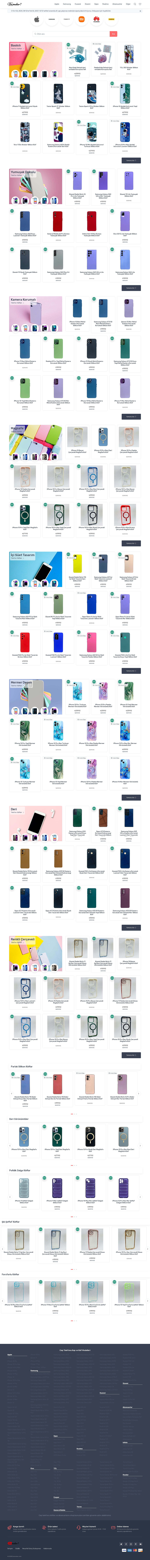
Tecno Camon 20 (106, 1462)
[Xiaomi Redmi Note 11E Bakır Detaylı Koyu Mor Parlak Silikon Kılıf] (25, 1084)
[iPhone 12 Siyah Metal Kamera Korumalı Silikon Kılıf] (92, 349)
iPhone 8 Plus (35, 1361)
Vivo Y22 (34, 1491)
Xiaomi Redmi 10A (37, 1453)
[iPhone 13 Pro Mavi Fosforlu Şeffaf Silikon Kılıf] (92, 1292)
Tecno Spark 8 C (105, 1497)
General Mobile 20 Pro (84, 1491)
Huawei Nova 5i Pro (129, 1380)
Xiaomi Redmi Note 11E (39, 1419)
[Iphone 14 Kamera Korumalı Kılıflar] (15, 328)
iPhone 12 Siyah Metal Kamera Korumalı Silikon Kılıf (91, 362)
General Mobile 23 (83, 1468)
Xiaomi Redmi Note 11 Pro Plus (39, 1412)
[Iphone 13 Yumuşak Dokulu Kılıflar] (44, 201)
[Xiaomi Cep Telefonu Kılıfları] (81, 19)
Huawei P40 (127, 1364)
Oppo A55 (80, 1439)
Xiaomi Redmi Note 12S (15, 1460)
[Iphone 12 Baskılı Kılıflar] (25, 74)
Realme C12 (104, 1433)
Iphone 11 (34, 1358)
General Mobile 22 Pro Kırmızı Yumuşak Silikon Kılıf (58, 235)
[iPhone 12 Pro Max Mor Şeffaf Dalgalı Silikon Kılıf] (123, 1188)
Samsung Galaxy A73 (61, 1390)
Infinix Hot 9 (11, 1497)
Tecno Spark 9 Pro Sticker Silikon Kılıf (91, 107)
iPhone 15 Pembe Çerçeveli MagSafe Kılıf (25, 490)
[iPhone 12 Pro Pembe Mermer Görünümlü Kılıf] (92, 769)
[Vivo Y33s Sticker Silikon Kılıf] (25, 132)
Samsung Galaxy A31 (84, 1383)
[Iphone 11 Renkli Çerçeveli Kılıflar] (34, 968)
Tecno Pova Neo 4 (106, 1507)
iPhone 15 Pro (12, 1361)
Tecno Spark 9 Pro (106, 1491)
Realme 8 (103, 1452)
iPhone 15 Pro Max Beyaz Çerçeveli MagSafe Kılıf (125, 490)
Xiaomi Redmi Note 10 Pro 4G (40, 1433)
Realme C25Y (104, 1407)
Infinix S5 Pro (35, 1462)
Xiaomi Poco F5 (36, 1460)
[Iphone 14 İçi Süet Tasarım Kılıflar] (15, 583)
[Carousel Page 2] (74, 1165)
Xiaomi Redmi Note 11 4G (39, 1426)
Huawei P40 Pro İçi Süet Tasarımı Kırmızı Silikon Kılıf (25, 656)
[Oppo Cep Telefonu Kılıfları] (66, 19)
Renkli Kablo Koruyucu (130, 1420)
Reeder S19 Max (128, 1488)
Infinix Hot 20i (128, 1455)
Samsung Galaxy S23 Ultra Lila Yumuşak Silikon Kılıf (92, 273)
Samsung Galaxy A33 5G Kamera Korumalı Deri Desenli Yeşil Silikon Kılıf (92, 912)
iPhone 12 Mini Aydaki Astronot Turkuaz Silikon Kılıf (92, 146)
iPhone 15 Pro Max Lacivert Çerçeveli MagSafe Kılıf (25, 1002)
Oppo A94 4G (81, 1420)
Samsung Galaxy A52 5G (85, 1364)
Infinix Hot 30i (128, 1446)
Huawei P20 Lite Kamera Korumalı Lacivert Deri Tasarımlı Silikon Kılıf (125, 873)
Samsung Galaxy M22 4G (62, 1367)
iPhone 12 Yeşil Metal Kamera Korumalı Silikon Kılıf (25, 402)
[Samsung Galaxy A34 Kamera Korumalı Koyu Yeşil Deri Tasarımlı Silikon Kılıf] (77, 819)
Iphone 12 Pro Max (13, 1393)
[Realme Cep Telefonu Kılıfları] (111, 19)
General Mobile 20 (83, 1494)
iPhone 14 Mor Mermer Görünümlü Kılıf (125, 783)
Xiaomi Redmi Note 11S (39, 1422)
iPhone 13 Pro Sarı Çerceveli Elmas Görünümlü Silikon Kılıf (129, 1253)
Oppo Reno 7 (58, 1442)
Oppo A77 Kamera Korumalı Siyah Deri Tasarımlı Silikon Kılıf (58, 912)
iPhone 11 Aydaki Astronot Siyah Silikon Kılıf (25, 107)
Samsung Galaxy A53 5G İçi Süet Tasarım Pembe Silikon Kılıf (92, 656)
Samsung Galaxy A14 (84, 1403)
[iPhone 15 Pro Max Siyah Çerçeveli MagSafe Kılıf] (92, 515)
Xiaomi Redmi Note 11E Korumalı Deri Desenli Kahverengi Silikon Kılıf (25, 873)
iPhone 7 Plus (35, 1364)
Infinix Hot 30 (127, 1449)
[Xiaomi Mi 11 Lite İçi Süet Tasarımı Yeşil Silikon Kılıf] (58, 604)
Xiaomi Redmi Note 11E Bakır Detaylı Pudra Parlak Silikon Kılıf (90, 1098)
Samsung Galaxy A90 (61, 1377)
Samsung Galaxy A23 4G (85, 1390)
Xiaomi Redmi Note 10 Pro (40, 1437)
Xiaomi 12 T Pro (12, 1414)
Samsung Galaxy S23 (38, 1380)
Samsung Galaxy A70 (61, 1399)
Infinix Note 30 (128, 1452)
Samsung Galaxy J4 (107, 1387)
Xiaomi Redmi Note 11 (38, 1429)
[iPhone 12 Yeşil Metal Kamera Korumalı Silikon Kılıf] (25, 388)
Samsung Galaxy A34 (84, 1374)
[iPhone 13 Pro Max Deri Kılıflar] (15, 838)
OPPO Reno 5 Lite (60, 1455)
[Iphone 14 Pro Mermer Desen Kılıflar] (54, 711)
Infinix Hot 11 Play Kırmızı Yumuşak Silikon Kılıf (91, 235)
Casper (56, 1497)
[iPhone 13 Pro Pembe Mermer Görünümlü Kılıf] (103, 692)
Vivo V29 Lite (35, 1484)
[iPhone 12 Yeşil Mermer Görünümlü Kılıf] (129, 692)
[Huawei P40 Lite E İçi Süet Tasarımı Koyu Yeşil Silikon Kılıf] (125, 642)
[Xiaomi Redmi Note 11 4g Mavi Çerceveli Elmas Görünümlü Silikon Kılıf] (103, 949)
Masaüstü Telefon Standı (132, 1414)
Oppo (96, 4)
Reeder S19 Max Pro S (130, 1481)
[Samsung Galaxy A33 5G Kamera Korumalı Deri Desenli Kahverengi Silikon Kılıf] (58, 859)
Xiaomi (87, 4)
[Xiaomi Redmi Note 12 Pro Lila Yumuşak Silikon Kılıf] (77, 182)
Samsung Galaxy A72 (61, 1396)
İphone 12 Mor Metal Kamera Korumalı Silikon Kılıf (128, 324)
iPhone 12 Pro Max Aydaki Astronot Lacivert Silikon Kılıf (125, 146)
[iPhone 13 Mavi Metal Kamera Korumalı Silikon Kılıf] (92, 388)
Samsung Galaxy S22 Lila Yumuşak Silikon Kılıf (125, 273)
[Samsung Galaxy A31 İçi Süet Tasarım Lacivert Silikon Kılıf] (103, 565)
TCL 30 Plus (58, 1472)
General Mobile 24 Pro (84, 1462)
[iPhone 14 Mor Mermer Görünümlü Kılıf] (125, 769)
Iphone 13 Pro (12, 1383)
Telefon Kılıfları (16, 49)
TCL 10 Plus (58, 1484)
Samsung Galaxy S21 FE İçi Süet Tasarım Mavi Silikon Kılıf (25, 618)
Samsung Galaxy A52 (84, 1367)
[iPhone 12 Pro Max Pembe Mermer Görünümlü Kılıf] (92, 731)
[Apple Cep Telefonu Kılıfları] (36, 19)
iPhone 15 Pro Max (13, 1364)
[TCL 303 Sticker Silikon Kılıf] (129, 55)
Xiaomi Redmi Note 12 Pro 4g (16, 1439)
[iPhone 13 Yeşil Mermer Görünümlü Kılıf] (58, 769)
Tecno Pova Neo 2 (129, 1465)
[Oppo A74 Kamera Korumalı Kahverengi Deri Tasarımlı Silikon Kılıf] (103, 819)
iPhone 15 (10, 1358)
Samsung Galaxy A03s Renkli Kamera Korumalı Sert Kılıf (58, 146)
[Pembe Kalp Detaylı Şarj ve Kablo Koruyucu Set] (103, 55)
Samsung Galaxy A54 (61, 1403)
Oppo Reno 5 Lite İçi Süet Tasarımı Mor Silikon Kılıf (125, 618)
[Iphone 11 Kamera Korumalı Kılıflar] (25, 328)
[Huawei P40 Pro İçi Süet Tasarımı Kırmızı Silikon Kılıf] (25, 642)
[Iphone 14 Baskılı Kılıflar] (54, 74)
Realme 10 (103, 1446)
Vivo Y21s (34, 1500)
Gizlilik (17, 1549)
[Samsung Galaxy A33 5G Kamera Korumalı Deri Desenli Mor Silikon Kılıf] (125, 898)
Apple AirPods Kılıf (129, 1436)
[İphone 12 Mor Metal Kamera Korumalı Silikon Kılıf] (129, 309)
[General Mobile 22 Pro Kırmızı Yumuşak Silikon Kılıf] (58, 221)
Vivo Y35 (34, 1478)
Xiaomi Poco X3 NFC (61, 1426)
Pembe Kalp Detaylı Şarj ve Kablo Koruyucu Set (103, 68)
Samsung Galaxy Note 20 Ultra (40, 1401)
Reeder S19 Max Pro (130, 1484)
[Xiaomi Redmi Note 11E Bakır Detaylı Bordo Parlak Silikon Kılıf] (57, 1084)
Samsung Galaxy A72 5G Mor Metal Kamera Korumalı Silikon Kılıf (58, 403)
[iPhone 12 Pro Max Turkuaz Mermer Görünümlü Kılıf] (58, 731)
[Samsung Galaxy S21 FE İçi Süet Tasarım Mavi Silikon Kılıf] (25, 604)
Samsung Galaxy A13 (107, 1355)
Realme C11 (104, 1439)
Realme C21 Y (104, 1420)
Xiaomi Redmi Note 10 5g (39, 1441)
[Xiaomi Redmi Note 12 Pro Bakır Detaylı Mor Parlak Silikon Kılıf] (122, 1084)
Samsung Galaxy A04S (108, 1358)
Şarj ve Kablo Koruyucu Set (132, 1417)
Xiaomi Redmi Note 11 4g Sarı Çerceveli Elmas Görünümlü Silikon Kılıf (77, 963)
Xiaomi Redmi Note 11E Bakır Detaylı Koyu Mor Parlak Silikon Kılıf (25, 1099)
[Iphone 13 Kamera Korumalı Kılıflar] (54, 328)
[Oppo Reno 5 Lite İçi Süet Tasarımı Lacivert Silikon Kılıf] (92, 604)
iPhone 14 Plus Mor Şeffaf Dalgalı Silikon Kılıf (90, 1202)
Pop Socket (127, 1423)
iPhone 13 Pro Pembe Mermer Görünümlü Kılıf (103, 705)
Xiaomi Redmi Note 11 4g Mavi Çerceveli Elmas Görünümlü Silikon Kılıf (103, 963)
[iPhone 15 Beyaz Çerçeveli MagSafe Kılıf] (77, 438)
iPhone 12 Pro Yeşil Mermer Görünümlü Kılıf (25, 744)
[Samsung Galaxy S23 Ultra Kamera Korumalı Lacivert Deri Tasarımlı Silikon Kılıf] (129, 819)
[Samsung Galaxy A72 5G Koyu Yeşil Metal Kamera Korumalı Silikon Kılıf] (125, 349)
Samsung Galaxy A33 (84, 1380)
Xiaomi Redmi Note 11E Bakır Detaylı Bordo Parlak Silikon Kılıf (57, 1098)
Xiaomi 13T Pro (128, 1387)
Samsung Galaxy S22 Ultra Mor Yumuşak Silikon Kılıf (103, 196)
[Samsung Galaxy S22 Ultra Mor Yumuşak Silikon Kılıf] (103, 182)
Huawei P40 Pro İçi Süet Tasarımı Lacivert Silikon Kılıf (58, 656)
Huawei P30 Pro (105, 1396)
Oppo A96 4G (81, 1407)
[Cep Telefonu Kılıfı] (15, 4)
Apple (56, 4)
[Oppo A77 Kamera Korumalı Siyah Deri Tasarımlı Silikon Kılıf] (58, 898)
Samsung (67, 4)
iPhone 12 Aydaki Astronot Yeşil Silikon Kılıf (125, 107)
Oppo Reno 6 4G (59, 1449)
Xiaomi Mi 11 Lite (13, 1423)
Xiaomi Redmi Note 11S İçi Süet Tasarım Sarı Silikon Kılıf (77, 579)
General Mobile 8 (82, 1504)
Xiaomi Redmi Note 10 (38, 1444)
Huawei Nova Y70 (129, 1374)
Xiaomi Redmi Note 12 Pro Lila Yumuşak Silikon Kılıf (77, 196)
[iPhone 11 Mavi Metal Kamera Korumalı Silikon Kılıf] (25, 349)
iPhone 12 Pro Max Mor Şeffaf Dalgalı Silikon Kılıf (123, 1202)
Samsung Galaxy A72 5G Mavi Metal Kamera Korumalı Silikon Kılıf (103, 324)
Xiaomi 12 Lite (12, 1420)
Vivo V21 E (34, 1497)
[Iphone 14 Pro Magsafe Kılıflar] (15, 457)
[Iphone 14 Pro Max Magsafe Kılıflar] (54, 457)
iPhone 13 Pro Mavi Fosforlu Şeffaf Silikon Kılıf (92, 1306)
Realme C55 (81, 1452)
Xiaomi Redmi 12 (36, 1407)
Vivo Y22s (34, 1488)
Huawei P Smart (128, 1371)
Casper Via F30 (59, 1504)
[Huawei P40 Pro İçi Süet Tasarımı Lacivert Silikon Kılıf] (58, 642)
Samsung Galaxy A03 (107, 1367)
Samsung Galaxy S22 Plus (40, 1387)
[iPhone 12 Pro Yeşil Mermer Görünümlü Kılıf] (25, 731)
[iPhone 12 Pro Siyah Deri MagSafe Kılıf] (90, 1137)
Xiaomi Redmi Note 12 (15, 1457)
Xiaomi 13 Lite (128, 1393)
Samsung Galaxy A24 (84, 1387)
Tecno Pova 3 (127, 1462)
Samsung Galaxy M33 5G (39, 1405)
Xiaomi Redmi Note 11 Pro (39, 1416)
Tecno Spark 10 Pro (106, 1484)
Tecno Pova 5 (104, 1500)
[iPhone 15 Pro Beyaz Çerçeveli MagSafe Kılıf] (58, 476)
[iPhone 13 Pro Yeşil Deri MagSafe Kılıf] (25, 515)
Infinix (125, 1442)
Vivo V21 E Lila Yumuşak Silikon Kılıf (125, 235)
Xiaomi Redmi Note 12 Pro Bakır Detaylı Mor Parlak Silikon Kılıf (122, 1098)
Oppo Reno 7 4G (59, 1439)
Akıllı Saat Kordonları (130, 1411)
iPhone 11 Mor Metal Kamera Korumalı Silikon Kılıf (125, 402)
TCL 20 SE (57, 1481)
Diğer (128, 4)
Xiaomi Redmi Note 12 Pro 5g (16, 1434)
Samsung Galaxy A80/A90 (63, 1383)
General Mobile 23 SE (84, 1465)
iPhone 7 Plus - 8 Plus (38, 1367)
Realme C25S (104, 1414)
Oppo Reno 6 (58, 1452)
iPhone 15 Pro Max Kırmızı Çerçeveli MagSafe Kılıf (125, 528)
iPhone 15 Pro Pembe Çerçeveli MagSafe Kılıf (129, 451)
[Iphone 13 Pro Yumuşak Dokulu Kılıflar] (54, 201)
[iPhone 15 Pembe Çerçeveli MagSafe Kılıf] (25, 476)
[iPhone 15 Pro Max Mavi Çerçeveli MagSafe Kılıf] (92, 476)
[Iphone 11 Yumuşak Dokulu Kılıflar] (34, 201)
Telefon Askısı (128, 1430)
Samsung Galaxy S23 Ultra (40, 1374)
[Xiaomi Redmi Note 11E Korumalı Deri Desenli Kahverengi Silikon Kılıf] (25, 859)
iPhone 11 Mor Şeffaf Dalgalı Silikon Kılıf (57, 1202)
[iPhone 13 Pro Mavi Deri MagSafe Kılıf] (103, 438)
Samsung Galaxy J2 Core (109, 1390)
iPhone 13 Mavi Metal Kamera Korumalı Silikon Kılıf (92, 402)
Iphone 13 (10, 1390)
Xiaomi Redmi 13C (13, 1426)
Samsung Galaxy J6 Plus (108, 1383)
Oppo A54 (80, 1446)
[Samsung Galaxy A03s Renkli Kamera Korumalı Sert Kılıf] (58, 132)
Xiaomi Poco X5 (59, 1407)
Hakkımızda (47, 1549)
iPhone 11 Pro (35, 1355)
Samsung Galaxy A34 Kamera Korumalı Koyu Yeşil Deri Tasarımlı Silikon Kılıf (77, 834)
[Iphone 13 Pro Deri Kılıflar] (44, 838)
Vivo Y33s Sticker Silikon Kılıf (25, 145)
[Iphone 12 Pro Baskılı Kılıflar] (34, 74)
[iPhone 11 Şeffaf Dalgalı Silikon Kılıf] (24, 1188)
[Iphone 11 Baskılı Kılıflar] (15, 74)
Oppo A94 (80, 1423)
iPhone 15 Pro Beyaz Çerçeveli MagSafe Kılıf (58, 490)
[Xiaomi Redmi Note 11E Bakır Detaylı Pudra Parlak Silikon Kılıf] (90, 1084)
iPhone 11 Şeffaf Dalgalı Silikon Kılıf (24, 1202)
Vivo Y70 (34, 1472)
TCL (55, 1468)
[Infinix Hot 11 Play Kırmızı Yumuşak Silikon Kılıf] (92, 221)
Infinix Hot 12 (12, 1468)
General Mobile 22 (83, 1478)
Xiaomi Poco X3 (59, 1423)
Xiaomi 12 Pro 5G (129, 1399)
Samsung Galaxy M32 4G (62, 1358)
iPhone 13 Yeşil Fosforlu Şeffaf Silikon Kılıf (129, 1306)
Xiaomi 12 (10, 1410)
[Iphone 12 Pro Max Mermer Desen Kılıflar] (34, 711)
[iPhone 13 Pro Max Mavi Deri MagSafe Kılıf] (123, 1137)
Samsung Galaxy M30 (61, 1364)
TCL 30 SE (57, 1475)
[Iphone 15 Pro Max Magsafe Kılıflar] (44, 457)
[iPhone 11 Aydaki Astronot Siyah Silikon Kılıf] (25, 94)
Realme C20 (104, 1426)
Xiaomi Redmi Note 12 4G (16, 1450)
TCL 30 (56, 1478)
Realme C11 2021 (106, 1436)
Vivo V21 (34, 1507)
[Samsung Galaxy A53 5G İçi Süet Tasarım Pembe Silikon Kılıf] (92, 642)
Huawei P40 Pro (128, 1355)
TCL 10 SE (57, 1488)
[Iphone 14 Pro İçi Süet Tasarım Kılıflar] (44, 583)
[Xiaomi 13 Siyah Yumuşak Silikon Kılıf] (25, 260)
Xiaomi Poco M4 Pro (61, 1414)
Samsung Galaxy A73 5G (62, 1387)
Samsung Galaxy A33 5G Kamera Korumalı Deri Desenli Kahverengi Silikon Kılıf (58, 873)
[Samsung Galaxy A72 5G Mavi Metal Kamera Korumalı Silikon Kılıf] (103, 309)
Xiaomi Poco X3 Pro (60, 1430)
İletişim (10, 1549)
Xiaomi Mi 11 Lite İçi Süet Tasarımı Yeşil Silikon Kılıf (58, 618)
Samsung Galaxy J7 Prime (109, 1380)
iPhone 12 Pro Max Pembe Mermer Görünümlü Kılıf (91, 744)
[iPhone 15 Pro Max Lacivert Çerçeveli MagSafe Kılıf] (25, 988)
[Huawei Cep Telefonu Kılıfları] (96, 19)
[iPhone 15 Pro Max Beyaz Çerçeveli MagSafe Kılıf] (125, 476)
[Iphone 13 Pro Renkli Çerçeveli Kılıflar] (25, 968)
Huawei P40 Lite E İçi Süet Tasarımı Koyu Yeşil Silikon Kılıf (125, 656)
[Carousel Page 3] (76, 1165)
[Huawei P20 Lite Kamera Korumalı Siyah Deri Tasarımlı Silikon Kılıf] (92, 859)
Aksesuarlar (117, 4)
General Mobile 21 (83, 1488)
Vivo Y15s (57, 1462)
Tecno (79, 1507)
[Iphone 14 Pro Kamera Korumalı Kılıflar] (44, 328)
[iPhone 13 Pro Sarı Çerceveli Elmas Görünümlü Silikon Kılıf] (129, 1240)
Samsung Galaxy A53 (84, 1358)
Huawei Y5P (127, 1377)
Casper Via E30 (59, 1501)
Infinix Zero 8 (12, 1507)
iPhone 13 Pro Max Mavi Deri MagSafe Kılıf (123, 1150)
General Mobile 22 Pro (84, 1472)
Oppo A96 (80, 1410)
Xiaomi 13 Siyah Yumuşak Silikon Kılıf (25, 273)
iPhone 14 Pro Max (13, 1368)
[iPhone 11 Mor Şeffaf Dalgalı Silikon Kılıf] (57, 1188)
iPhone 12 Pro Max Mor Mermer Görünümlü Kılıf (125, 744)
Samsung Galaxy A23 (84, 1393)
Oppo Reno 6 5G (59, 1446)
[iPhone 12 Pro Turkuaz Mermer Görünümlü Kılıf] (77, 692)
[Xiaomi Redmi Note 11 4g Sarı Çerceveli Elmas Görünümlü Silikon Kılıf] (77, 949)
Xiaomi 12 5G (12, 1407)
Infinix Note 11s (12, 1484)
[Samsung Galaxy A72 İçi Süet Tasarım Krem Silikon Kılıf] (129, 565)
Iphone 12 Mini (12, 1399)
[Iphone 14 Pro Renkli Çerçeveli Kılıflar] (15, 968)
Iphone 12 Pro (12, 1396)
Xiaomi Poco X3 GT (60, 1420)
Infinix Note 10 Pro (13, 1494)
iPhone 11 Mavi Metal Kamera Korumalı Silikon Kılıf (25, 362)
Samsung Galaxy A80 (61, 1380)
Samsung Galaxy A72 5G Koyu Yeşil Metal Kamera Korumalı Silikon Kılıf (125, 363)
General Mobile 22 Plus (84, 1475)
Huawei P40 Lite (128, 1361)
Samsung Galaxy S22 (38, 1390)
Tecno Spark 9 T (105, 1494)
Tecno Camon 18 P (106, 1478)
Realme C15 (104, 1430)
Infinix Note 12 (12, 1475)
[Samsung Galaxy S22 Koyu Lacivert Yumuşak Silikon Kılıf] (25, 221)
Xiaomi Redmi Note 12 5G (16, 1447)
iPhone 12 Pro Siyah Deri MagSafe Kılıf (90, 1150)
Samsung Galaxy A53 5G (85, 1355)
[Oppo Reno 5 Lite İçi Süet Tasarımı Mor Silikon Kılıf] (125, 604)
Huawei (78, 4)
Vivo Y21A (34, 1494)
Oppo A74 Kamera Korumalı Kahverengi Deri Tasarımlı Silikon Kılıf (103, 834)
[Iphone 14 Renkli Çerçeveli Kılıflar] (44, 968)
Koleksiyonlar (127, 1439)
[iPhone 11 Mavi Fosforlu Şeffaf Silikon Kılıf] (55, 1292)
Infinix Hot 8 (11, 1500)
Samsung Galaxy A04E (108, 1361)
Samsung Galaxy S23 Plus (40, 1377)
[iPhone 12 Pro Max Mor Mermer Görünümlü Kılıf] (125, 731)
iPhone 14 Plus (12, 1374)
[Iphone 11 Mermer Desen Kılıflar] (15, 711)
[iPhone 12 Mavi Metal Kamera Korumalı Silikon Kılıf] (77, 309)
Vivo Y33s (34, 1481)
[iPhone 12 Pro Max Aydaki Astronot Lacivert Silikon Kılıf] (125, 132)
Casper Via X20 (59, 1507)
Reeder (126, 1475)
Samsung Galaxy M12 (61, 1374)
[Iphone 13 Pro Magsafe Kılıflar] (25, 457)
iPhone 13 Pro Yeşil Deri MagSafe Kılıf (24, 528)
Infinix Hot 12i (12, 1472)
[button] (134, 4)
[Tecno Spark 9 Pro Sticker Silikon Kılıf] (92, 94)
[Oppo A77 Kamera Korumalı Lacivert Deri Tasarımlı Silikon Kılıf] (25, 898)
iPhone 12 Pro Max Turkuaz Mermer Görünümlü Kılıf (58, 744)
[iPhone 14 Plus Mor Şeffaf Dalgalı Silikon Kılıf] (90, 1188)
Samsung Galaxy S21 (38, 1396)
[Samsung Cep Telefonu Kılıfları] (51, 19)
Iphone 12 (10, 1403)
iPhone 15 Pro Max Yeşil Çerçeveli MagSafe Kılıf (58, 528)
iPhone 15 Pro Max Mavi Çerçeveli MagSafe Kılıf (91, 490)
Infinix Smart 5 (36, 1465)
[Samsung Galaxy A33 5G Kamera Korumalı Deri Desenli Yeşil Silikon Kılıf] (92, 898)
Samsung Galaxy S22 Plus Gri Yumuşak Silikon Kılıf (58, 273)
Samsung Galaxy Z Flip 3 (108, 1377)
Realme (105, 4)
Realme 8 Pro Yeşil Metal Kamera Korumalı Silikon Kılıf (58, 362)
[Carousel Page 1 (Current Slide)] (72, 1165)
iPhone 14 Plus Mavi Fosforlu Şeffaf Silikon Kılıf (18, 1306)
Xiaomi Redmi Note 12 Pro (16, 1430)
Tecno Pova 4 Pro (106, 1504)
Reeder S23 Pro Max (130, 1478)
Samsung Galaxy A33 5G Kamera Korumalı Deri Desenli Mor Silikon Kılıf (125, 912)
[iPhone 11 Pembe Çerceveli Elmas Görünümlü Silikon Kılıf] (125, 988)
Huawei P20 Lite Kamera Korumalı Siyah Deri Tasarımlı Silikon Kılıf (92, 872)
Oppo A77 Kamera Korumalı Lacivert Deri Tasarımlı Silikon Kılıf (25, 912)
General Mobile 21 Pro (84, 1481)
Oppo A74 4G (81, 1430)
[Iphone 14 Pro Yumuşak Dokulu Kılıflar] (25, 201)
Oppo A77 (80, 1426)
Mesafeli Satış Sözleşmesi (31, 1549)
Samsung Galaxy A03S (108, 1374)
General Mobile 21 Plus (84, 1484)
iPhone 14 (10, 1377)
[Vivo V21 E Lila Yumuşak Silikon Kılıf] (125, 221)
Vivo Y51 (34, 1475)
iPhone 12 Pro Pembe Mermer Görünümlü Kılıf (92, 783)
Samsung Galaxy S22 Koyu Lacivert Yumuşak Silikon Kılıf (25, 235)
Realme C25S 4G (106, 1410)
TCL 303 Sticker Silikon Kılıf (129, 68)
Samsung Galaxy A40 (84, 1371)
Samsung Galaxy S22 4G (85, 1396)
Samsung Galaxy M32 (61, 1361)
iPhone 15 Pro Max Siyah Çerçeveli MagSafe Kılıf (92, 528)
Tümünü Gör (130, 160)
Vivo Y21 (34, 1504)
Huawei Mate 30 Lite (107, 1399)
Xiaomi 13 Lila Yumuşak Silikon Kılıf (129, 195)
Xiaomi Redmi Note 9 (38, 1447)
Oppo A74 (80, 1433)
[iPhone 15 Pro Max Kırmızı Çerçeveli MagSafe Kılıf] (125, 515)
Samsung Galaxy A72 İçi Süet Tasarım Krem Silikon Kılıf (129, 579)
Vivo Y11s (57, 1465)
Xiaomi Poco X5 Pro (60, 1410)
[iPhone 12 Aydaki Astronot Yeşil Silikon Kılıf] (125, 94)
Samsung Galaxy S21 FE (39, 1393)
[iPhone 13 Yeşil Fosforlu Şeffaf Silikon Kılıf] (129, 1292)
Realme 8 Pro (104, 1449)
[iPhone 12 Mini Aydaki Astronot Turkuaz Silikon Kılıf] (92, 132)
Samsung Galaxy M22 (61, 1371)
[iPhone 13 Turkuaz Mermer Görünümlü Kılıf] (25, 769)
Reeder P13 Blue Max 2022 (132, 1491)
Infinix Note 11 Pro (13, 1478)
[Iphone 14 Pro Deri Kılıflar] (25, 838)
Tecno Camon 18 (105, 1481)
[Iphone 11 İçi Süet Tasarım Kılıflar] (34, 583)
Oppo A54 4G (81, 1442)
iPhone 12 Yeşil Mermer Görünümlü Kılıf (129, 705)
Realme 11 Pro (104, 1442)
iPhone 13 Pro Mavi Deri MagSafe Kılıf (103, 451)
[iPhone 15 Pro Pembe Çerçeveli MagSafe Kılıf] (129, 438)
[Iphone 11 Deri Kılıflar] (54, 838)
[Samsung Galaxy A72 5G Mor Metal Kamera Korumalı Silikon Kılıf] (58, 388)
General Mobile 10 (83, 1497)
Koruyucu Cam (128, 1433)
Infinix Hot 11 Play (13, 1481)
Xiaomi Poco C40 (37, 1457)
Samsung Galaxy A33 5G (85, 1377)
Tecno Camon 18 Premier (108, 1475)
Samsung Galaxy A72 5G (62, 1393)
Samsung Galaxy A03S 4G (109, 1371)
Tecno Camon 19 (105, 1472)
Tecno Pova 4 (104, 1510)
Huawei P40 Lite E (129, 1358)
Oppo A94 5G (81, 1417)
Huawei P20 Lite (128, 1367)
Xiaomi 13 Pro (127, 1390)
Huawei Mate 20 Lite (107, 1403)
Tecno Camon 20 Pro (84, 1510)
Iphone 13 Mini (12, 1387)
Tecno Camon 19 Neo (107, 1468)
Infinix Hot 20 (12, 1462)
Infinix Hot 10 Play (13, 1488)
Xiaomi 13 (126, 1396)
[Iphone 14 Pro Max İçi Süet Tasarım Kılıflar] (25, 583)
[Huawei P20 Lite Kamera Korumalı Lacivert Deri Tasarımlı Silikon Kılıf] (125, 859)
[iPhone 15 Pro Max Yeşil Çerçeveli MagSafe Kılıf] (58, 515)
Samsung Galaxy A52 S (85, 1361)
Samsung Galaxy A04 (107, 1364)
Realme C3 (103, 1455)
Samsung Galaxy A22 (84, 1399)
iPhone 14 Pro (12, 1371)
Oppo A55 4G (81, 1436)
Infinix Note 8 (12, 1504)
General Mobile (59, 1510)
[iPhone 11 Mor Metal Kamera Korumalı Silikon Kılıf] (125, 388)
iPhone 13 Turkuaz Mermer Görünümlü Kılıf (25, 783)
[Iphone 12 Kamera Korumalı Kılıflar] (34, 328)
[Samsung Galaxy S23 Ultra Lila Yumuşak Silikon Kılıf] (92, 260)
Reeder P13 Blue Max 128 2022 (131, 1495)
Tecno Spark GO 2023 (130, 1472)
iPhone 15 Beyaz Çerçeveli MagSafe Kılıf (77, 451)
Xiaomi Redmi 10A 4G (38, 1450)
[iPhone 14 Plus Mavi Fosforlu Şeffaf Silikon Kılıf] (18, 1292)
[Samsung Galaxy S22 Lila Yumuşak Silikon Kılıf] (125, 260)
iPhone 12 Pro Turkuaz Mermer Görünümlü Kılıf (77, 705)
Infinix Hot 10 (12, 1491)
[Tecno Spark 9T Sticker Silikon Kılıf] (58, 94)
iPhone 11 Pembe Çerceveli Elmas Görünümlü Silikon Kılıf (125, 1002)
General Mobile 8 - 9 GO (85, 1500)
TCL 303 (57, 1494)
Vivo (32, 1468)
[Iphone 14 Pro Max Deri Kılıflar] (34, 838)
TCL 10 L (56, 1491)
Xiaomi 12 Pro (127, 1403)
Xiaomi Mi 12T (12, 1417)
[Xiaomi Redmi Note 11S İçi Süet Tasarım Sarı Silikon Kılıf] (77, 565)
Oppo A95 (80, 1414)
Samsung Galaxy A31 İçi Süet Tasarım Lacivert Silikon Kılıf (103, 579)
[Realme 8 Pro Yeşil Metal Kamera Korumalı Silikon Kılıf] (58, 349)
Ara (113, 34)
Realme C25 (104, 1417)
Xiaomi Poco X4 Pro (60, 1417)
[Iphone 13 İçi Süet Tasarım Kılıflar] (54, 583)
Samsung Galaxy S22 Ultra (40, 1383)
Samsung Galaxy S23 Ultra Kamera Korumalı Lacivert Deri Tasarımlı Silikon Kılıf (129, 834)
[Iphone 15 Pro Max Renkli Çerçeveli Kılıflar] (54, 968)
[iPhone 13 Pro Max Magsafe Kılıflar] (34, 457)
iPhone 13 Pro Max (13, 1380)
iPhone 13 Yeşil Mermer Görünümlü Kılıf (58, 783)
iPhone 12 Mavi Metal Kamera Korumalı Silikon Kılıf (77, 324)
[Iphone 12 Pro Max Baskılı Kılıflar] (44, 74)
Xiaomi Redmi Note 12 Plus (16, 1444)
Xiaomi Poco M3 (59, 1433)
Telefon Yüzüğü (128, 1427)
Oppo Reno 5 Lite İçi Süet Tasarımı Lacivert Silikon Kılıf (91, 618)
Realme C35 (81, 1455)
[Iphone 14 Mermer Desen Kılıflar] (44, 711)
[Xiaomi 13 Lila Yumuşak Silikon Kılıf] (129, 182)
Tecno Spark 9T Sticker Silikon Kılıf (58, 107)
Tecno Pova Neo (128, 1468)
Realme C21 (104, 1423)
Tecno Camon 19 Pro (107, 1465)
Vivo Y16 (34, 1510)
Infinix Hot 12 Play (13, 1465)
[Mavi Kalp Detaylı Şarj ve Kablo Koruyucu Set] (77, 55)
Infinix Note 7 (12, 1510)
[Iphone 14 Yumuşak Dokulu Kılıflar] (15, 201)
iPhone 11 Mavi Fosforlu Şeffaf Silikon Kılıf (55, 1306)
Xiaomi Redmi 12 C (13, 1453)
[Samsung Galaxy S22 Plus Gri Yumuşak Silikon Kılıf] (58, 260)
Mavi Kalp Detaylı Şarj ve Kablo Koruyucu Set (77, 68)
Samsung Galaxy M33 (61, 1355)
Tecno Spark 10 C (106, 1488)
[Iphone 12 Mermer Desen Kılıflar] (25, 711)
